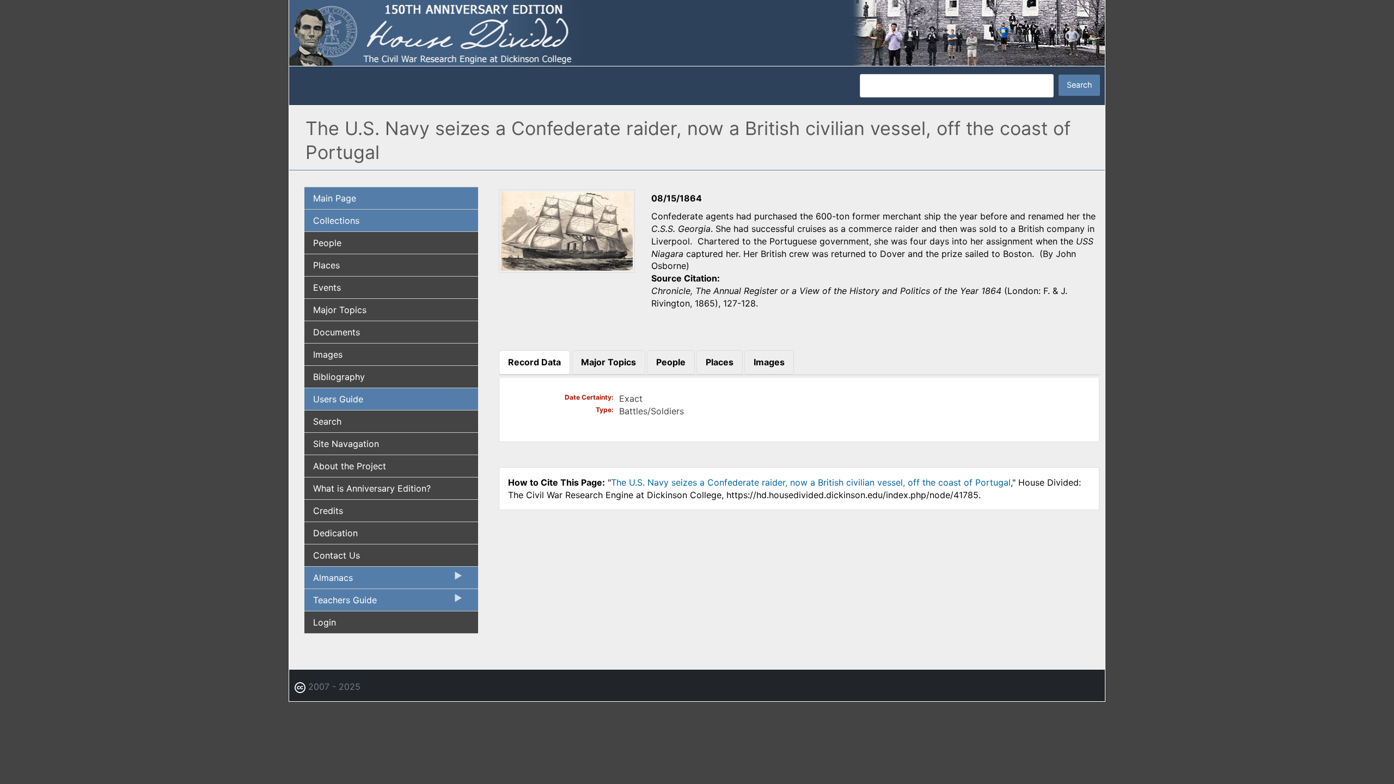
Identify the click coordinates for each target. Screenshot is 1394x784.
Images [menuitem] (328, 354)
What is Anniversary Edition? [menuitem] (372, 488)
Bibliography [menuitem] (339, 376)
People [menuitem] (327, 242)
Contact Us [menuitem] (336, 555)
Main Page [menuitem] (334, 198)
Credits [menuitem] (328, 510)
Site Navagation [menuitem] (346, 443)
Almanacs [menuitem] (328, 580)
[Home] (697, 32)
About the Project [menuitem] (349, 466)
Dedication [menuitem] (335, 533)
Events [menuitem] (327, 287)
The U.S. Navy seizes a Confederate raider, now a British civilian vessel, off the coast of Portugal (811, 482)
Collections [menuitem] (336, 220)
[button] (567, 269)
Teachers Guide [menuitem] (340, 603)
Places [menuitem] (326, 265)
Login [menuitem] (324, 622)
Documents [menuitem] (336, 332)
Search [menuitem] (327, 421)
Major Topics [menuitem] (339, 309)
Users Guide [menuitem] (338, 399)
